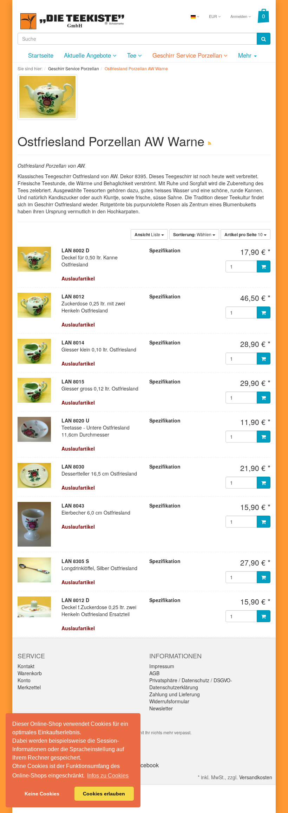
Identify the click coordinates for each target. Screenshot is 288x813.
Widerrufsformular (169, 701)
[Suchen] (263, 39)
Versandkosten (255, 777)
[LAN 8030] (34, 475)
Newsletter (161, 708)
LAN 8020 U (75, 420)
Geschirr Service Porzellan (188, 55)
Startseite (40, 55)
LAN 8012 (72, 296)
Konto (24, 680)
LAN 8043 (72, 505)
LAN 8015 (72, 381)
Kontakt (26, 666)
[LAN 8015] (34, 390)
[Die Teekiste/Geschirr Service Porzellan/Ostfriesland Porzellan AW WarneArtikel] (209, 143)
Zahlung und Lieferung (174, 694)
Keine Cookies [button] (42, 793)
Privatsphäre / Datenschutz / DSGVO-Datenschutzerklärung (190, 684)
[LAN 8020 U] (34, 429)
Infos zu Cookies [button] (108, 776)
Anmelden (239, 16)
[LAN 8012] (34, 305)
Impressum (161, 666)
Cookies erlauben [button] (104, 793)
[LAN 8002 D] (34, 259)
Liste (148, 234)
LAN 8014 (72, 342)
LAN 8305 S (75, 560)
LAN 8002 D (75, 250)
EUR (213, 16)
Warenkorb (30, 673)
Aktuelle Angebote (88, 55)
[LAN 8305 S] (34, 569)
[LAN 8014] (34, 351)
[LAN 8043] (34, 524)
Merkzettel (29, 687)
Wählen (192, 234)
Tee (132, 55)
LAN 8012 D (75, 600)
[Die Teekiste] (72, 20)
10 (244, 234)
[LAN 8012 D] (34, 606)
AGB (154, 673)
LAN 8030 (72, 466)
